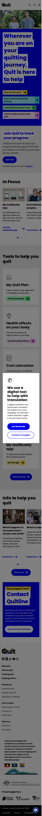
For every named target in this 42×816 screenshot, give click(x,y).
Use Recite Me (18, 426)
